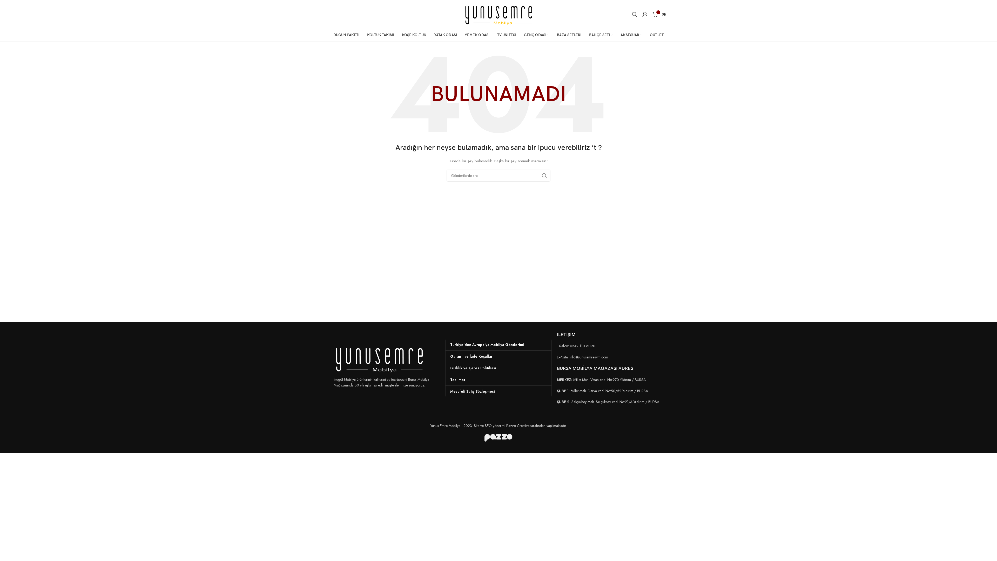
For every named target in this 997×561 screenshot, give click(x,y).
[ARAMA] (544, 176)
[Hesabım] (645, 14)
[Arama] (634, 14)
